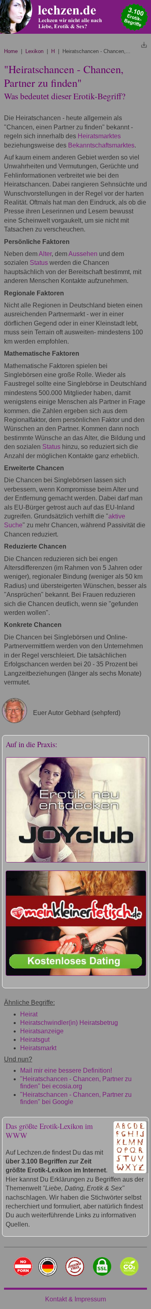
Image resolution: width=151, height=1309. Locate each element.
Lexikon (34, 51)
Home (11, 51)
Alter (45, 253)
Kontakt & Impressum (75, 1299)
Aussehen (82, 253)
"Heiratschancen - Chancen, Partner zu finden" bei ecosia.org (76, 1082)
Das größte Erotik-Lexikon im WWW (49, 1130)
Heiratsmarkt (38, 1048)
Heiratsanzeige (42, 1031)
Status (39, 262)
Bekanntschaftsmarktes (101, 145)
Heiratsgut (35, 1039)
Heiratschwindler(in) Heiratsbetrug (69, 1022)
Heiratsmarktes (99, 136)
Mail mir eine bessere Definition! (66, 1070)
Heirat (28, 1014)
